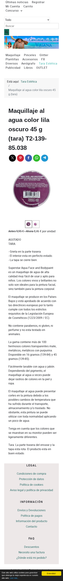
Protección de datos (31, 479)
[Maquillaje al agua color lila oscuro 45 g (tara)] (32, 190)
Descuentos (31, 547)
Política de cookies (31, 485)
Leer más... (14, 578)
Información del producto (31, 521)
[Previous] (11, 42)
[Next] (52, 42)
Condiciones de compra (31, 474)
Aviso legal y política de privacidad (31, 490)
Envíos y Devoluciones (32, 510)
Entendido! (51, 573)
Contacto (31, 527)
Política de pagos (31, 516)
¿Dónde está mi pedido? (31, 558)
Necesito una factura (32, 552)
